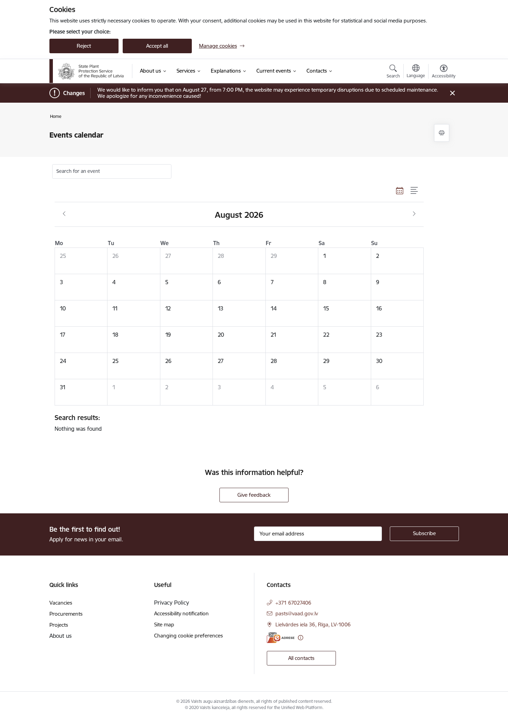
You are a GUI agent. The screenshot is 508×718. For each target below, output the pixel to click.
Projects (58, 625)
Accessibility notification (181, 613)
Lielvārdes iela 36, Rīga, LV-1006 (313, 624)
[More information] (300, 637)
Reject (84, 46)
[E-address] (280, 637)
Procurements (66, 613)
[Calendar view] (400, 190)
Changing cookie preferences (188, 635)
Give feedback (254, 495)
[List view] (414, 190)
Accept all (157, 46)
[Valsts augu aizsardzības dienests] (91, 71)
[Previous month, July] (64, 214)
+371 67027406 (293, 602)
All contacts (301, 658)
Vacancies (60, 602)
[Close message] (452, 93)
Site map (164, 624)
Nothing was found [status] (78, 422)
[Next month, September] (414, 214)
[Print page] (441, 132)
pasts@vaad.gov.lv (296, 613)
